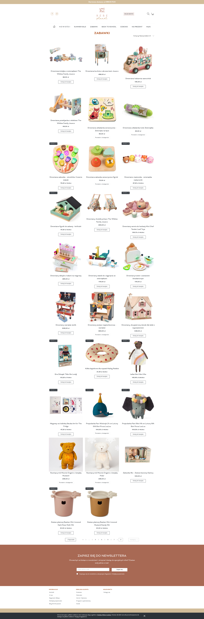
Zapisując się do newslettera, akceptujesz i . (102, 574)
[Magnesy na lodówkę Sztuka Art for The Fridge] (66, 405)
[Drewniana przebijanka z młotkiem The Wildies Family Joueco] (66, 106)
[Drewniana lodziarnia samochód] (138, 60)
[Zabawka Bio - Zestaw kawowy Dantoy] (138, 455)
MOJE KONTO (128, 14)
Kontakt (51, 592)
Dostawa (79, 592)
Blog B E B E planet (55, 604)
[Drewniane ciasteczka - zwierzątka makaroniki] (138, 159)
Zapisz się (119, 569)
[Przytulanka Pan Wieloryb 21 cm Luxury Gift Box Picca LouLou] (102, 405)
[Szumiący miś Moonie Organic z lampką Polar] (102, 455)
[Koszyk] (153, 15)
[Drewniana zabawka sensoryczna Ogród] (102, 159)
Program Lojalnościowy (83, 601)
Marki (148, 27)
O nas (51, 595)
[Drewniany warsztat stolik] (66, 307)
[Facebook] (52, 14)
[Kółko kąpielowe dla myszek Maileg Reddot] (102, 353)
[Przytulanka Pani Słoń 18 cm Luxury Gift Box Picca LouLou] (138, 405)
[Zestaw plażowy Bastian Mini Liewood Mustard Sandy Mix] (102, 504)
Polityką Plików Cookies (104, 615)
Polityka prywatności (55, 601)
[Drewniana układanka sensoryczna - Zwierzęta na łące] (102, 110)
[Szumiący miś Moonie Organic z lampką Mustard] (66, 455)
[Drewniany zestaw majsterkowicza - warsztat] (102, 307)
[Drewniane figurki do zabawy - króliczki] (66, 208)
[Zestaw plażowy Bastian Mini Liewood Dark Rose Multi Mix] (66, 504)
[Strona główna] (102, 14)
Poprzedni (71, 539)
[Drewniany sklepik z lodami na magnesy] (66, 257)
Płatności (79, 595)
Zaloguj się (106, 592)
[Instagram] (57, 14)
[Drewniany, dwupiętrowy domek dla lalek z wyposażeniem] (138, 307)
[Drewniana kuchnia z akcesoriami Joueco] (102, 56)
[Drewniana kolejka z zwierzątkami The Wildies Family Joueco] (66, 56)
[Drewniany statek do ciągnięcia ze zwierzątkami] (102, 257)
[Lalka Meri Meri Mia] (138, 356)
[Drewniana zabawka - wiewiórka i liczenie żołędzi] (66, 159)
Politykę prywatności (118, 574)
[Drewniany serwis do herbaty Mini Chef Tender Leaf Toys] (138, 208)
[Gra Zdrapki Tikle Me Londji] (66, 356)
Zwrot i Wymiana (81, 598)
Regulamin (108, 574)
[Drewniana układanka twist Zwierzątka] (138, 110)
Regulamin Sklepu (54, 598)
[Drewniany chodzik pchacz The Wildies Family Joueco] (102, 204)
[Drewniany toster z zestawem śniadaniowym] (138, 257)
